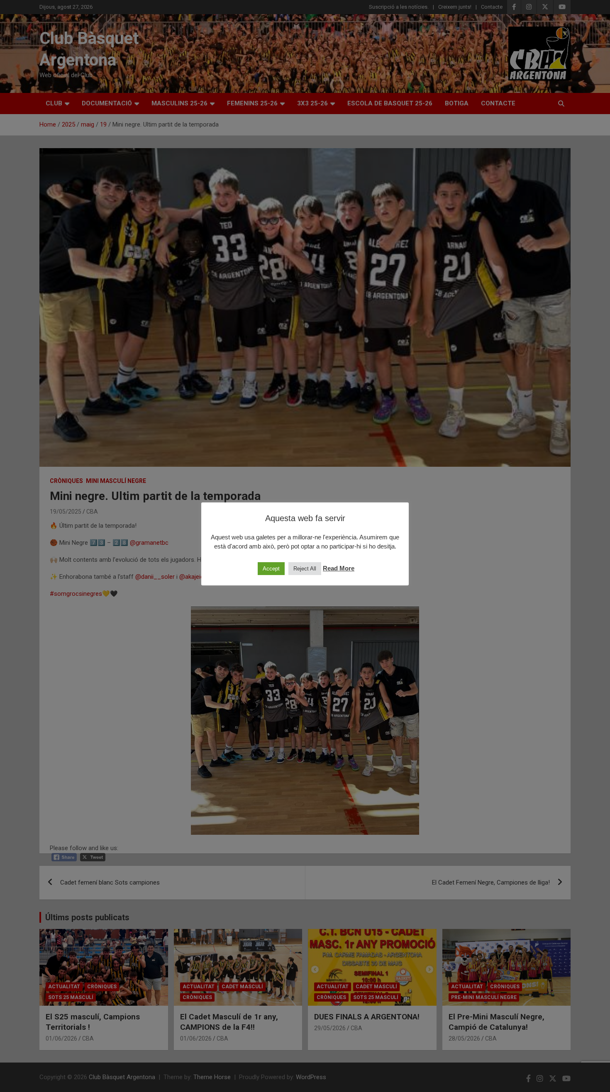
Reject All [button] (304, 569)
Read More (338, 568)
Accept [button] (271, 569)
